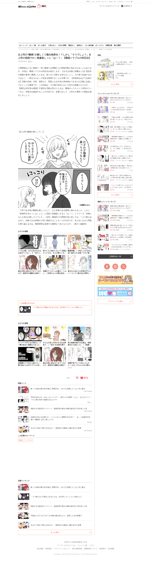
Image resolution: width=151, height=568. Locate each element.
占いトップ (23, 45)
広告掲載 (111, 549)
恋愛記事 (109, 45)
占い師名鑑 (89, 45)
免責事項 (102, 549)
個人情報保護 (77, 549)
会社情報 (40, 549)
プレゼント (121, 1)
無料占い (80, 45)
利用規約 (48, 549)
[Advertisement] (75, 26)
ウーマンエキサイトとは (66, 545)
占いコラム (99, 45)
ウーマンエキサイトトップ (109, 6)
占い (115, 1)
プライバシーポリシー (62, 549)
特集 (99, 55)
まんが (110, 1)
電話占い (71, 45)
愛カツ (30, 61)
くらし (93, 1)
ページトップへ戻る (115, 301)
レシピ (98, 1)
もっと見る (55, 532)
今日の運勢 (62, 45)
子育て (88, 1)
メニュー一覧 (128, 1)
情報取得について (90, 549)
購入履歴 (117, 45)
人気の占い (52, 45)
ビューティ (104, 1)
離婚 (20, 440)
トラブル (28, 440)
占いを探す (42, 45)
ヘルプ (91, 545)
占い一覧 (32, 45)
